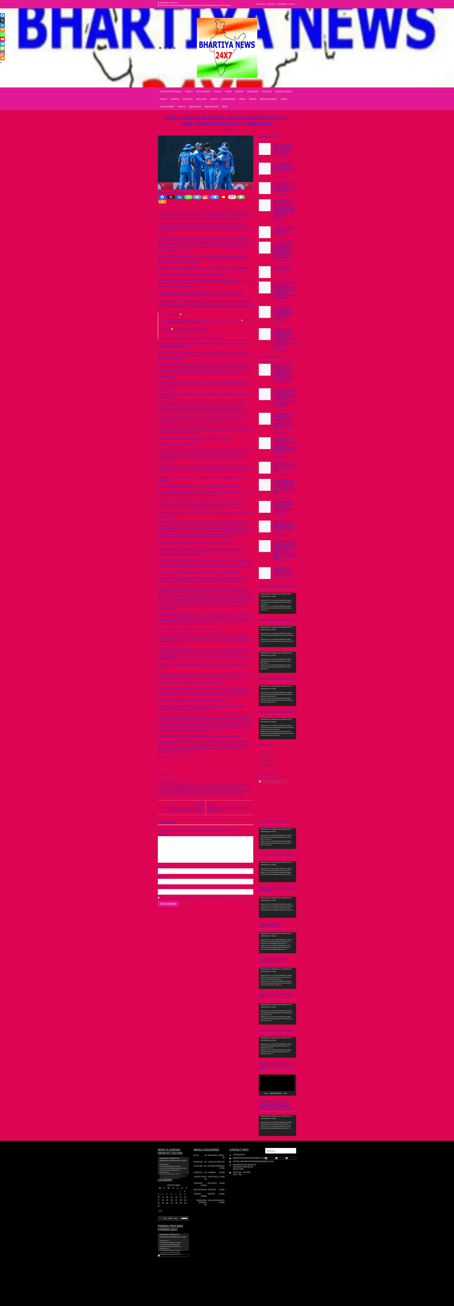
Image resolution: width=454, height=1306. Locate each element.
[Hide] (1, 63)
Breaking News (212, 106)
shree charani (212, 787)
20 (172, 1200)
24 (159, 1203)
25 (163, 1203)
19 (167, 1200)
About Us (260, 4)
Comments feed (267, 761)
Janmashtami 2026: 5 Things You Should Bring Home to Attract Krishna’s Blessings (283, 507)
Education (188, 99)
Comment (164, 833)
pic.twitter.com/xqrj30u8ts (194, 331)
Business (239, 91)
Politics (212, 1183)
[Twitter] (197, 197)
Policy (291, 4)
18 (163, 1200)
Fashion (214, 99)
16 (185, 1197)
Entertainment (203, 91)
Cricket (163, 99)
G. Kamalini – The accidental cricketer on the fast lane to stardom (209, 268)
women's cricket (233, 793)
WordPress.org (267, 765)
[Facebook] (162, 197)
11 (163, 1197)
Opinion (218, 91)
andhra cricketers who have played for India (197, 784)
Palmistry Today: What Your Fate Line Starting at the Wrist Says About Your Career (284, 149)
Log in (262, 753)
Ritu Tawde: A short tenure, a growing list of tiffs (283, 229)
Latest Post (200, 1177)
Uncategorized (167, 106)
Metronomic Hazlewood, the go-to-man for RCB (197, 699)
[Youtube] (223, 197)
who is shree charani (211, 793)
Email (161, 876)
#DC (245, 319)
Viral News (201, 99)
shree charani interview (171, 790)
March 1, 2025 (215, 337)
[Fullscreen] (293, 1093)
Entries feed (265, 757)
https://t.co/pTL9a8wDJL (186, 328)
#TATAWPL (208, 319)
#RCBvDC (203, 328)
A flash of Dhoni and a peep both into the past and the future (205, 572)
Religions (199, 1190)
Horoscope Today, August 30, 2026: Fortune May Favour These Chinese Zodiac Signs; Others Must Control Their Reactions (284, 445)
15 (180, 1197)
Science (189, 91)
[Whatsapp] (188, 197)
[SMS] (241, 197)
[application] (277, 603)
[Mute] (289, 1093)
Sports (228, 91)
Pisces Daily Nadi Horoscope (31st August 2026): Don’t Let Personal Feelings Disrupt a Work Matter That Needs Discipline (283, 250)
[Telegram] (215, 197)
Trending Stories (268, 99)
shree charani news (223, 790)
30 (185, 1203)
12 (167, 1197)
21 (176, 1200)
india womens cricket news (188, 787)
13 (171, 1197)
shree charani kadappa (198, 790)
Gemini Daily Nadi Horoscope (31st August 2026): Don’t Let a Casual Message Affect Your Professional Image (283, 421)
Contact (271, 4)
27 (172, 1203)
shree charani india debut (234, 787)
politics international (171, 91)
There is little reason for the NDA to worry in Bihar (228, 806)
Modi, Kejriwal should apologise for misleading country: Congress (183, 806)
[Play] (262, 1093)
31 (159, 1206)
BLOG (196, 1155)
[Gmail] (232, 197)
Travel (242, 99)
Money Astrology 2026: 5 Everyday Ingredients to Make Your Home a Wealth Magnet (284, 527)
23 (185, 1200)
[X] (171, 197)
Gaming (283, 99)
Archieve (175, 99)
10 (159, 1197)
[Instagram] (206, 197)
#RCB (172, 322)
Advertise (282, 4)
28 (176, 1203)
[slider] (184, 1218)
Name (161, 866)
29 (181, 1203)
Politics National (283, 91)
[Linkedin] (180, 197)
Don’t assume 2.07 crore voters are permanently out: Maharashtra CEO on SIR (284, 169)
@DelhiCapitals (170, 331)
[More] (162, 202)
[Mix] (2, 29)
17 (158, 1200)
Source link (164, 774)
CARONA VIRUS (195, 106)
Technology (253, 91)
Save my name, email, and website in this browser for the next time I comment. (203, 897)
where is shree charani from (183, 793)
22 (181, 1200)
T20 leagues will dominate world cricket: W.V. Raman (200, 438)
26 (167, 1203)
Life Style (267, 91)
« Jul (160, 1211)
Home (224, 106)
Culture (198, 1166)
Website (162, 886)
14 (176, 1197)
